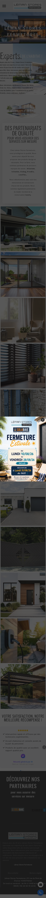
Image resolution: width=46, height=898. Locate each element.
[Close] (43, 420)
